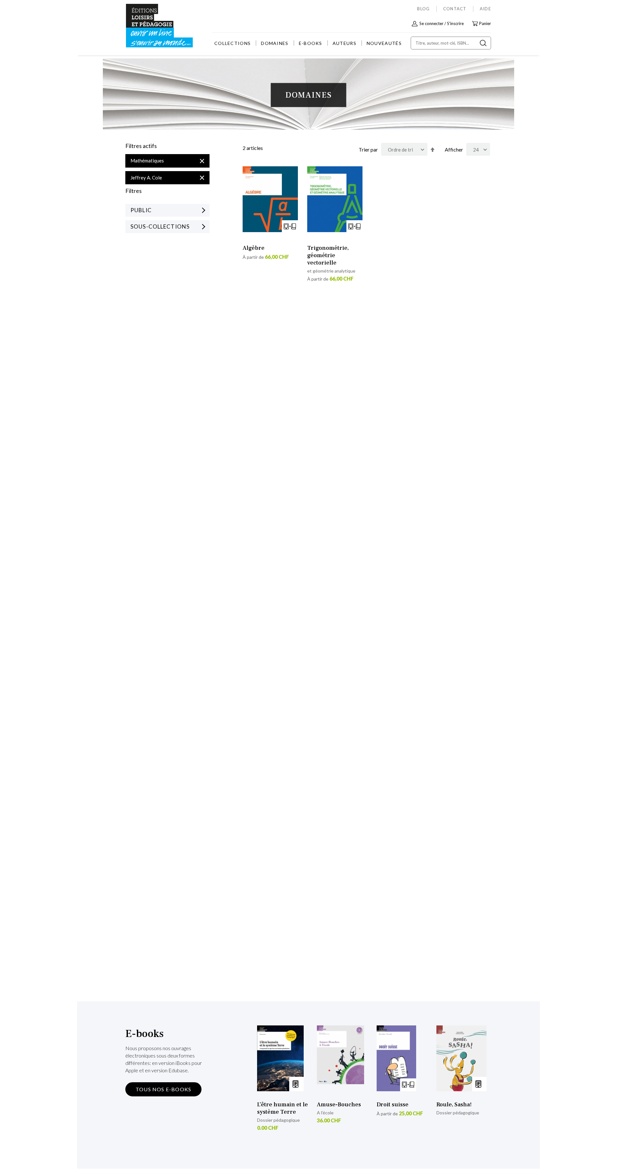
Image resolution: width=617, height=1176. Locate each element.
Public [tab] (141, 210)
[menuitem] (232, 43)
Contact (455, 8)
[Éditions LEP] (150, 26)
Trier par (368, 149)
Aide (485, 8)
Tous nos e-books (163, 1089)
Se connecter (431, 23)
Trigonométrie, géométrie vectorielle (328, 255)
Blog (423, 8)
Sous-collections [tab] (160, 226)
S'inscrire (455, 23)
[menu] (308, 43)
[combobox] (451, 43)
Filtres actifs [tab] (141, 146)
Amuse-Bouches (339, 1104)
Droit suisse (392, 1104)
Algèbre (253, 248)
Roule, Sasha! (454, 1104)
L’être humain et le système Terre (282, 1108)
